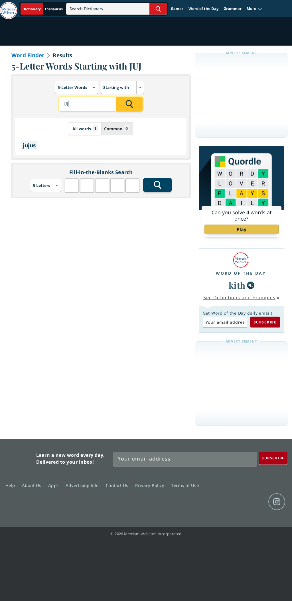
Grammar (233, 8)
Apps (54, 485)
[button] (254, 8)
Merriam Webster (19, 457)
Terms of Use (185, 485)
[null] (250, 285)
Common (116, 128)
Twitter (235, 501)
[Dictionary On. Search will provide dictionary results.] (43, 9)
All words (84, 128)
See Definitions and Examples (239, 297)
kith (237, 285)
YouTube (256, 501)
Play (241, 229)
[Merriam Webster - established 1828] (8, 7)
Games (177, 8)
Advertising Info (83, 485)
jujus (29, 145)
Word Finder (27, 55)
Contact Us (118, 485)
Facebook (215, 501)
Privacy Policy (150, 485)
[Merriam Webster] (241, 260)
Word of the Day (203, 8)
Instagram (276, 501)
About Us (32, 485)
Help (11, 485)
